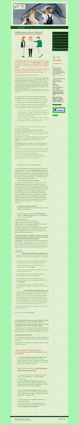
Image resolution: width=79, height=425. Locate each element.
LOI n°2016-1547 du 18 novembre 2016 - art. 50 (36, 290)
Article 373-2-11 (19, 251)
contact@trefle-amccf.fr (57, 104)
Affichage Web (62, 419)
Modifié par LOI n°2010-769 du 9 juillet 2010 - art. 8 (35, 253)
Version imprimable (19, 419)
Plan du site (27, 419)
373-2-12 (22, 281)
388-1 (32, 267)
